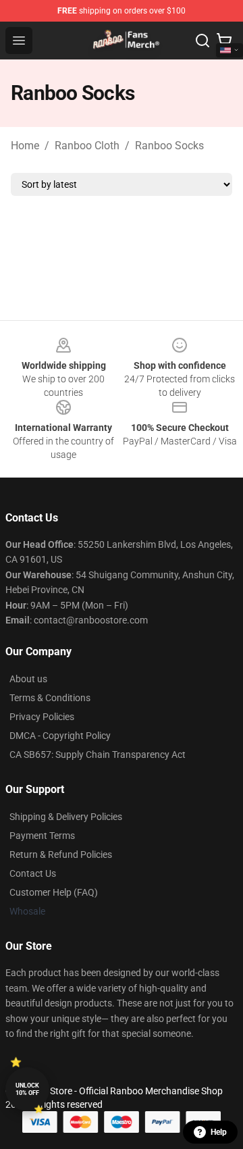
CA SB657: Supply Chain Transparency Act (97, 754)
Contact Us (32, 873)
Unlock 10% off (27, 1089)
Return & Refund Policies (60, 854)
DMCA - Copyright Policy (60, 735)
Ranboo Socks (169, 145)
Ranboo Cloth (87, 145)
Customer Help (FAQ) (53, 892)
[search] (202, 40)
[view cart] (224, 40)
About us (28, 678)
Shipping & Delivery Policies (65, 816)
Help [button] (219, 1132)
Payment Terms (42, 835)
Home (25, 145)
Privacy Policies (41, 716)
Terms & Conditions (49, 697)
